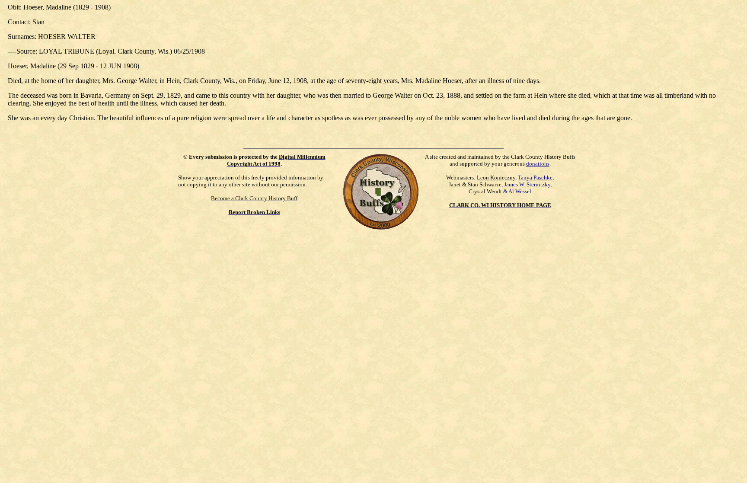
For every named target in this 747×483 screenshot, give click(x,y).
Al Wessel (519, 191)
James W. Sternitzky (527, 184)
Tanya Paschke (535, 177)
